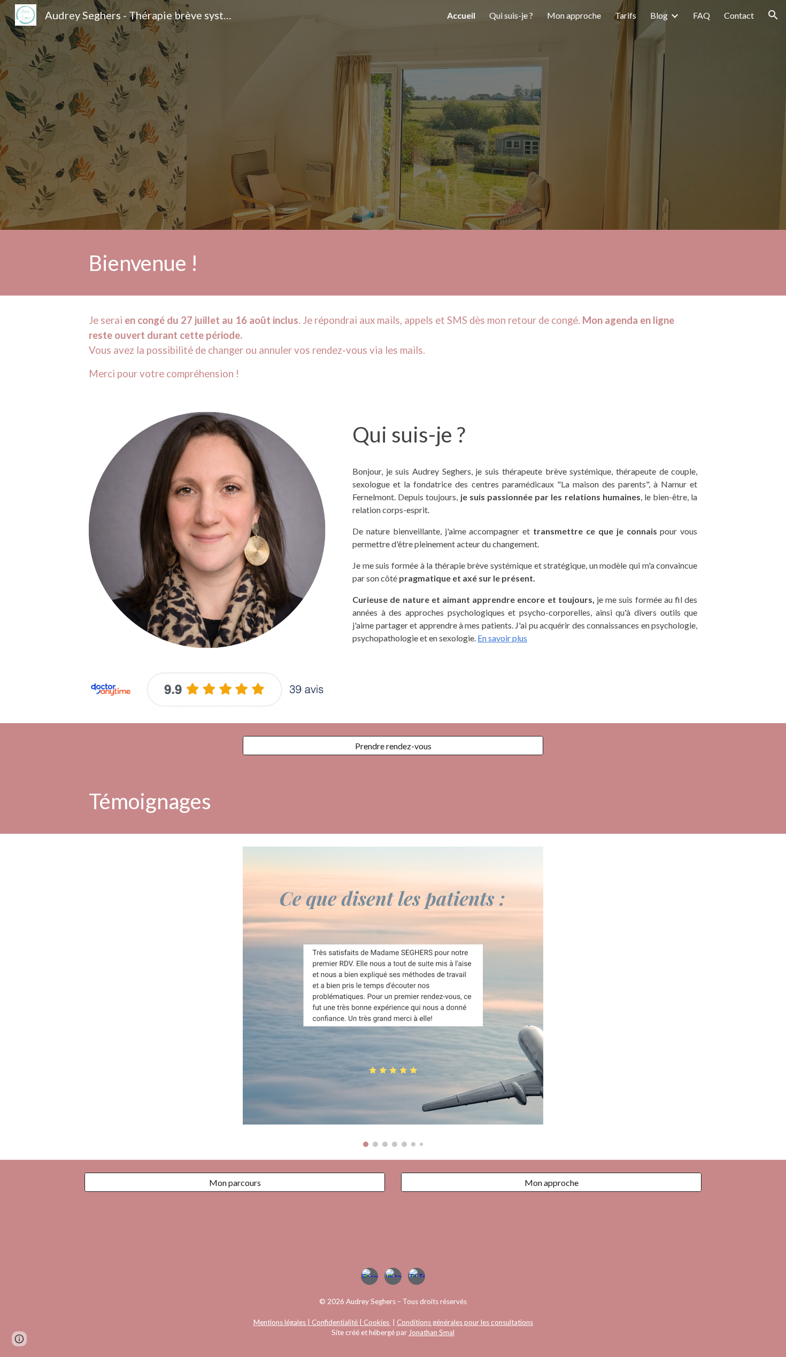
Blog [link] (659, 15)
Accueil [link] (461, 15)
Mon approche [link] (574, 15)
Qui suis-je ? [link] (511, 15)
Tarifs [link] (625, 15)
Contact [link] (739, 15)
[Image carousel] (393, 997)
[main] (393, 263)
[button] (773, 15)
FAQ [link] (701, 15)
